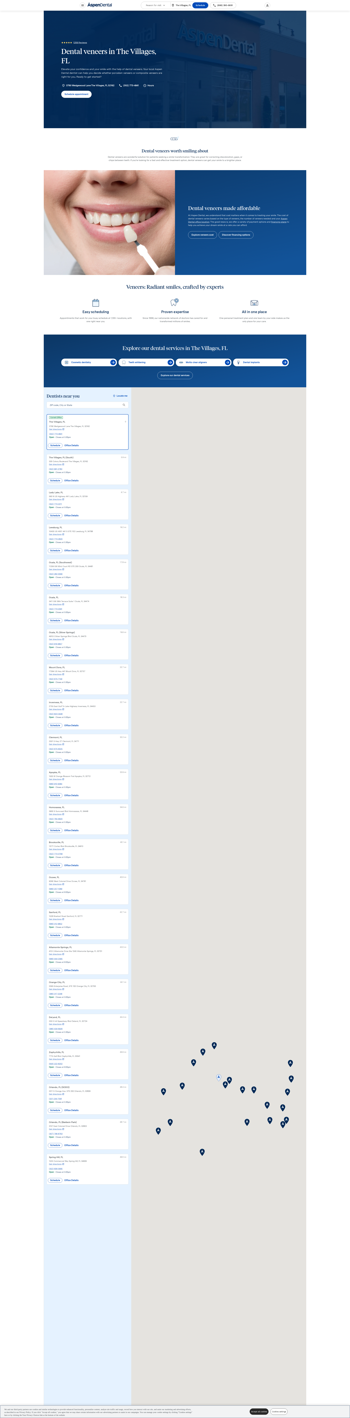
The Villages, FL (183, 5)
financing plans (278, 222)
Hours (151, 85)
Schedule (200, 5)
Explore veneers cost (203, 235)
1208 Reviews (80, 42)
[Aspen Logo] (100, 5)
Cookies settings (279, 1411)
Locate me (122, 396)
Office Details (71, 445)
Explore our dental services (175, 375)
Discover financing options (236, 235)
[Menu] (82, 5)
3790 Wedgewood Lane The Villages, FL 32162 (90, 85)
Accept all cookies (259, 1411)
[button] (218, 1078)
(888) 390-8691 (225, 5)
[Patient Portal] (267, 5)
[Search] (124, 405)
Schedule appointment (76, 94)
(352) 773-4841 (131, 85)
